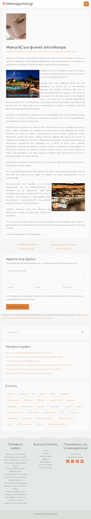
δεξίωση (12, 406)
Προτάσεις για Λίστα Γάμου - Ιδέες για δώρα (64, 245)
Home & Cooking (45, 468)
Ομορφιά (64, 394)
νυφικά (68, 406)
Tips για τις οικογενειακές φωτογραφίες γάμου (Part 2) (29, 353)
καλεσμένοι (54, 406)
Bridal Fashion (45, 462)
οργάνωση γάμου (15, 412)
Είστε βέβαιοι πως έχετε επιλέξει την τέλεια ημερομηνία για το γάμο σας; (15, 500)
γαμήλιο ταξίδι (55, 400)
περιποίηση (33, 412)
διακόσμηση (27, 406)
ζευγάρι (41, 406)
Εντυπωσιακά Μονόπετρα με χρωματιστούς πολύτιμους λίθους (33, 369)
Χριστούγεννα (13, 400)
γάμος (41, 400)
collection (23, 394)
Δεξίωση (45, 459)
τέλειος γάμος (65, 418)
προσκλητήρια (49, 412)
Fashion (42, 394)
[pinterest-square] (78, 461)
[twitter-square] (82, 461)
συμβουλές (12, 418)
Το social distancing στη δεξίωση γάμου (23, 361)
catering (11, 394)
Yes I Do (46, 453)
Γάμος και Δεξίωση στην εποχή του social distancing (28, 373)
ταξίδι (9, 424)
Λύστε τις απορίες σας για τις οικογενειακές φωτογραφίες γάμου (34, 357)
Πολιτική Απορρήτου (75, 457)
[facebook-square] (68, 461)
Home (45, 450)
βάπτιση (28, 400)
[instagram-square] (73, 461)
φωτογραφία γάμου (56, 424)
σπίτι (62, 412)
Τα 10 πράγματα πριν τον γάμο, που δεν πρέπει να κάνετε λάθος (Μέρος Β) (38, 365)
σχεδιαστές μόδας (44, 418)
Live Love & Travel (45, 465)
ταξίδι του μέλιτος (25, 424)
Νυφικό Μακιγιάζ (68, 51)
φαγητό (40, 424)
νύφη (79, 406)
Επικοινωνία (75, 454)
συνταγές (27, 418)
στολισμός (73, 412)
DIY (33, 394)
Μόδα (52, 394)
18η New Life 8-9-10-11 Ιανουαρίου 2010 (27, 245)
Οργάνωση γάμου (45, 456)
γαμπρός (71, 400)
